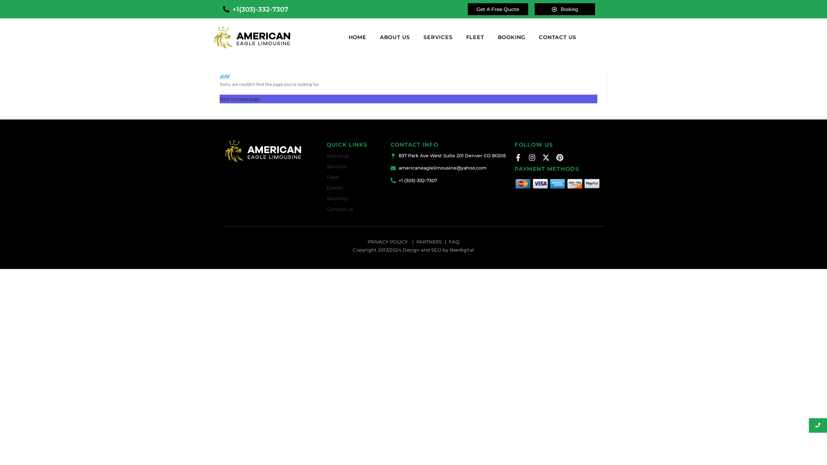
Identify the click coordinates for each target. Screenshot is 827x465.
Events (335, 188)
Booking (337, 198)
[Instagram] (532, 157)
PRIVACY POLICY (388, 242)
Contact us (340, 209)
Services (438, 37)
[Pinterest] (559, 157)
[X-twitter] (546, 157)
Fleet (475, 37)
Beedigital (462, 250)
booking (512, 37)
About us (395, 37)
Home (357, 37)
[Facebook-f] (518, 157)
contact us (557, 37)
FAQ (454, 242)
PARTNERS (429, 242)
